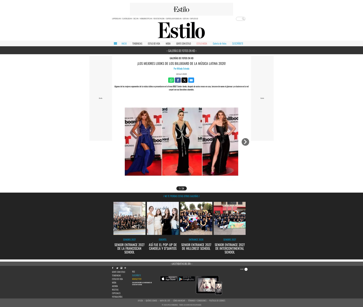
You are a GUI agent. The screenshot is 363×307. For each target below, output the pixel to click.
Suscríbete (136, 275)
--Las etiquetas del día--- (181, 263)
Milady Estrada (183, 68)
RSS (133, 272)
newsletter (136, 279)
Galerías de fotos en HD (181, 58)
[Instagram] (121, 267)
